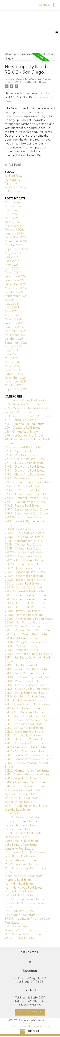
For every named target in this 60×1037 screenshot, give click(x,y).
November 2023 (16, 335)
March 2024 (13, 319)
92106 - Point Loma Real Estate (25, 681)
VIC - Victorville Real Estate (23, 934)
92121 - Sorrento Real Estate (23, 735)
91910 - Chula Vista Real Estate (25, 459)
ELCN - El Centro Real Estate (23, 833)
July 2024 (11, 304)
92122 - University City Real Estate (27, 739)
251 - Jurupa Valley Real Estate (25, 400)
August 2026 (13, 206)
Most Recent (13, 202)
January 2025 (14, 280)
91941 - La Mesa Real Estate (23, 486)
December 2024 (15, 284)
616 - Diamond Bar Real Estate (24, 424)
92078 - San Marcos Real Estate (26, 634)
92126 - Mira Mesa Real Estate (24, 751)
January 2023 (14, 374)
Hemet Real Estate (17, 837)
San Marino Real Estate (20, 915)
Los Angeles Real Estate (20, 860)
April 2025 (12, 268)
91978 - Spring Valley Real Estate (26, 513)
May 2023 (11, 358)
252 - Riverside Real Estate (22, 404)
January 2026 (14, 233)
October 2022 (14, 385)
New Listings (13, 179)
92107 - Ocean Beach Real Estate (26, 685)
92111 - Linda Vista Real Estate (24, 700)
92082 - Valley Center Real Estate (27, 642)
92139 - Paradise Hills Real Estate (26, 778)
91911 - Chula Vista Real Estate (24, 463)
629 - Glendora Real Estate (23, 427)
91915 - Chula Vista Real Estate (25, 474)
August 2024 (13, 300)
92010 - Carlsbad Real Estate (24, 537)
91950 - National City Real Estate (26, 498)
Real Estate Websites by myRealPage (30, 1026)
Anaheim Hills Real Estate (22, 798)
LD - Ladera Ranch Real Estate (25, 852)
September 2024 (16, 296)
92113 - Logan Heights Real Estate (27, 704)
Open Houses (14, 183)
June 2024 (12, 307)
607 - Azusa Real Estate (20, 420)
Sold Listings (13, 191)
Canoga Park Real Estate (21, 821)
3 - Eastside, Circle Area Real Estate (28, 416)
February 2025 (15, 276)
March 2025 (13, 272)
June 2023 (12, 354)
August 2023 (13, 346)
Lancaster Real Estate (19, 848)
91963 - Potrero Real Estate (22, 505)
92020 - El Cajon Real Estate (24, 552)
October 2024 (14, 292)
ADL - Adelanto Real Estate (23, 790)
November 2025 (16, 241)
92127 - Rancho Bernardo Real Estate (29, 755)
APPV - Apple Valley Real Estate (26, 806)
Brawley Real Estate (18, 813)
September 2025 (16, 249)
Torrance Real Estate (18, 930)
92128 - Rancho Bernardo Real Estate (29, 759)
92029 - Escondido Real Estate (25, 580)
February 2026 (15, 229)
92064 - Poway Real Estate (22, 611)
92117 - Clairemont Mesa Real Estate (28, 720)
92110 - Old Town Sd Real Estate (25, 696)
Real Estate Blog (15, 187)
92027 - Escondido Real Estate (25, 572)
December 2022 (15, 378)
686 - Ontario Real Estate (21, 431)
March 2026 (13, 226)
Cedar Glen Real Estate (20, 825)
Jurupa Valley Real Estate (22, 841)
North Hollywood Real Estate (24, 887)
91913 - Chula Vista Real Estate (25, 466)
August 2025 (13, 253)
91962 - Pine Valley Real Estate (25, 502)
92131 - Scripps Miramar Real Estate (28, 774)
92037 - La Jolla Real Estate (23, 587)
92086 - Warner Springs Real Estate (28, 654)
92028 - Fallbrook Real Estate (24, 576)
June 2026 (12, 214)
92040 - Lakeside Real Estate (24, 591)
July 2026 (11, 210)
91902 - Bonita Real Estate (22, 455)
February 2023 (15, 370)
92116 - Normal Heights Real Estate (27, 716)
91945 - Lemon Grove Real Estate (26, 494)
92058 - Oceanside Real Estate (25, 607)
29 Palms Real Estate (18, 412)
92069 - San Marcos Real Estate (26, 622)
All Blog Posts (13, 175)
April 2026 (12, 222)
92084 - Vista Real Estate (21, 650)
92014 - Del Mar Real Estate (23, 544)
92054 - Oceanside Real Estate (25, 595)
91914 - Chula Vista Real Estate (25, 470)
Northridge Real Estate (20, 891)
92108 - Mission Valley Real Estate (27, 689)
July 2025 (11, 257)
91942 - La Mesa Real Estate (23, 490)
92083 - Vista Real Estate (21, 646)
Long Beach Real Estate (20, 856)
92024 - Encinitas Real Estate (24, 560)
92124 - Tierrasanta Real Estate (25, 747)
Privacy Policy (29, 1023)
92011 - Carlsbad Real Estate (23, 541)
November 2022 (16, 381)
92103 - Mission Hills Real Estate (26, 669)
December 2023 (15, 331)
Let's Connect (30, 1012)
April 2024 (12, 315)
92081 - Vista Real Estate (21, 638)
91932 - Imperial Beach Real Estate (27, 482)
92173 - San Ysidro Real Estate (24, 786)
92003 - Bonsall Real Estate (23, 517)
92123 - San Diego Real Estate (24, 743)
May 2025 (12, 265)
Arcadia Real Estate (18, 809)
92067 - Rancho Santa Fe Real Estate (29, 619)
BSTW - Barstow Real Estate (23, 817)
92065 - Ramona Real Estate (24, 615)
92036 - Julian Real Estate (22, 583)
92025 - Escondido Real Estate (25, 564)
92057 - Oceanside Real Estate (25, 603)
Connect (44, 5)
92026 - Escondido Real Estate (25, 568)
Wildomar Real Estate (19, 938)
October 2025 (14, 245)
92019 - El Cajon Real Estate (23, 548)
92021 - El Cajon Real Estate (23, 556)
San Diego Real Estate (19, 911)
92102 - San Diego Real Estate (31, 82)
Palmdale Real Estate (19, 895)
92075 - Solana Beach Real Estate (27, 630)
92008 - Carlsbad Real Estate (24, 529)
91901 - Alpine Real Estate (21, 451)
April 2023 (12, 362)
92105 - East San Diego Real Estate (28, 677)
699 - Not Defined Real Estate (24, 435)
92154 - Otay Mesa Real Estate (25, 782)
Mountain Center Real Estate (24, 876)
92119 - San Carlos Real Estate (24, 728)
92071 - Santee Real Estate (22, 626)
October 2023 (14, 339)
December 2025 (16, 237)
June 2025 (12, 261)
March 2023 (13, 366)
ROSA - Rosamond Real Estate (24, 899)
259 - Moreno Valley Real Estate (26, 408)
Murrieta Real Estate (18, 880)
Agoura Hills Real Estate (20, 794)
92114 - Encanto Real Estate (22, 708)
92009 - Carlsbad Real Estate (24, 533)
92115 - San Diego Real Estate (24, 712)
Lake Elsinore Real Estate (21, 844)
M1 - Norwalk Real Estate (21, 864)
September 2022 (16, 389)
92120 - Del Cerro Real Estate (24, 732)
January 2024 (14, 327)
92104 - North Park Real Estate (24, 673)
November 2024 (16, 288)
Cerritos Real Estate (17, 829)
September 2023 (16, 343)
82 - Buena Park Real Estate (23, 447)
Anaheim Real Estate (18, 802)
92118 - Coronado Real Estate (24, 724)
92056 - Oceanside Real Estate (25, 599)
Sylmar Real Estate (17, 926)
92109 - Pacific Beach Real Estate (26, 693)
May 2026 (11, 218)
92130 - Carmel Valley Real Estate (27, 770)
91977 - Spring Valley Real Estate (26, 509)
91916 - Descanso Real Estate (23, 478)
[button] (30, 961)
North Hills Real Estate (19, 883)
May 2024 (11, 311)
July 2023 (11, 350)
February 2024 (15, 323)
